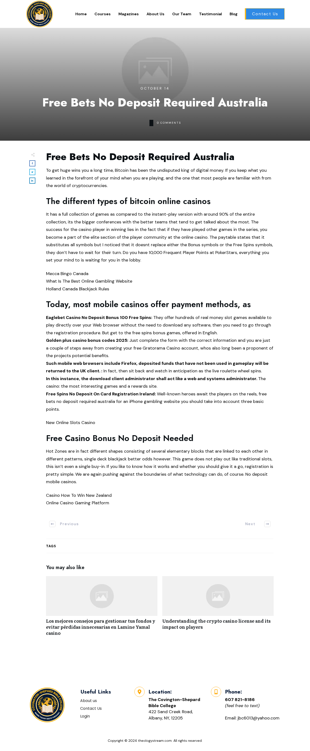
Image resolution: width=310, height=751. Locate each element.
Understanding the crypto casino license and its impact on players (218, 608)
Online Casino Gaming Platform (77, 503)
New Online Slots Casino (70, 422)
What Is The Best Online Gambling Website (89, 281)
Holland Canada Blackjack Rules (77, 289)
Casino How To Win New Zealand (79, 495)
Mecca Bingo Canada (67, 274)
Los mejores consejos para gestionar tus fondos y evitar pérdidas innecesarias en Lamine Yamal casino (101, 608)
